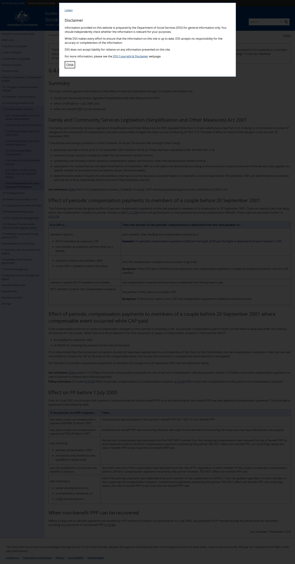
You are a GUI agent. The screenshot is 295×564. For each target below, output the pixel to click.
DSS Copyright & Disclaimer (130, 56)
